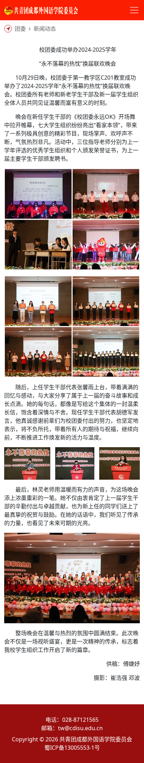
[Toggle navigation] (134, 10)
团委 (20, 28)
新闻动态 (45, 28)
